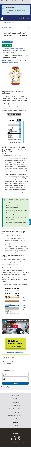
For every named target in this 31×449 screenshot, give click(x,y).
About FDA (15, 399)
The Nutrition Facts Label (8, 22)
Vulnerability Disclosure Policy (15, 415)
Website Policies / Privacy (15, 408)
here (12, 12)
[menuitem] (15, 358)
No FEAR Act (15, 412)
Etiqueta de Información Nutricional (13, 48)
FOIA (15, 418)
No (6, 379)
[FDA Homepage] (2, 18)
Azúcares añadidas (13, 62)
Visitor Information (15, 405)
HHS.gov (15, 422)
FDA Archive (15, 395)
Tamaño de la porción (7, 60)
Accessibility (15, 402)
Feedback (29, 222)
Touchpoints (5, 387)
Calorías (16, 60)
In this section (6, 27)
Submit (15, 383)
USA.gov (15, 425)
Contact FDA (15, 433)
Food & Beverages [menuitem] (7, 363)
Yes (6, 375)
